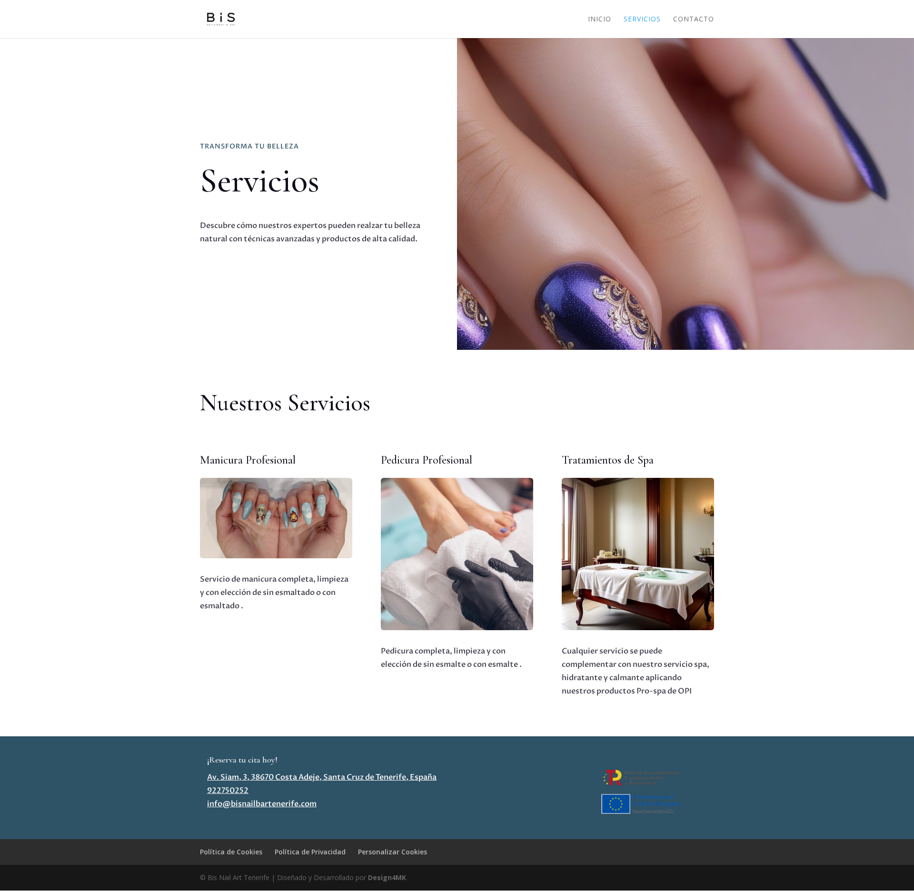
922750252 (227, 790)
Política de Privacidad (310, 851)
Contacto (693, 19)
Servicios (642, 19)
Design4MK (386, 877)
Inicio (599, 19)
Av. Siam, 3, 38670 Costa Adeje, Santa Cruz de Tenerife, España (322, 777)
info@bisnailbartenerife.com (262, 804)
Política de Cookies (231, 851)
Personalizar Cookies (392, 851)
